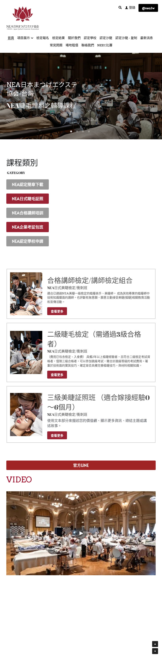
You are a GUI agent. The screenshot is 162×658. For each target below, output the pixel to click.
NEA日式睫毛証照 (27, 198)
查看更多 (57, 311)
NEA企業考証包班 (27, 227)
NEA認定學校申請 (27, 241)
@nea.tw (148, 8)
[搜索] (120, 7)
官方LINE (81, 465)
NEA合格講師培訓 (27, 213)
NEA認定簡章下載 (27, 184)
